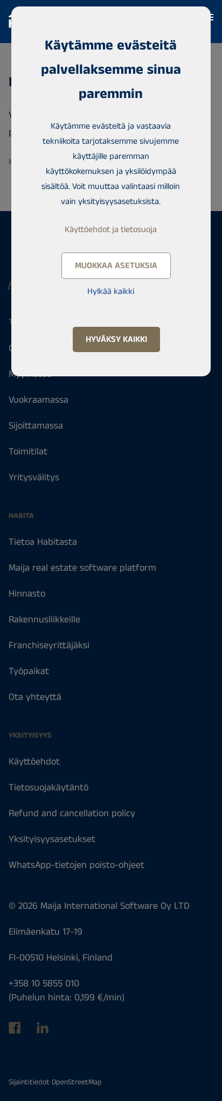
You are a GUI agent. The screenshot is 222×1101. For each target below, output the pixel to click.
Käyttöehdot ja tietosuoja (111, 229)
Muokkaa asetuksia (116, 266)
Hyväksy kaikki (116, 339)
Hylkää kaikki (110, 291)
